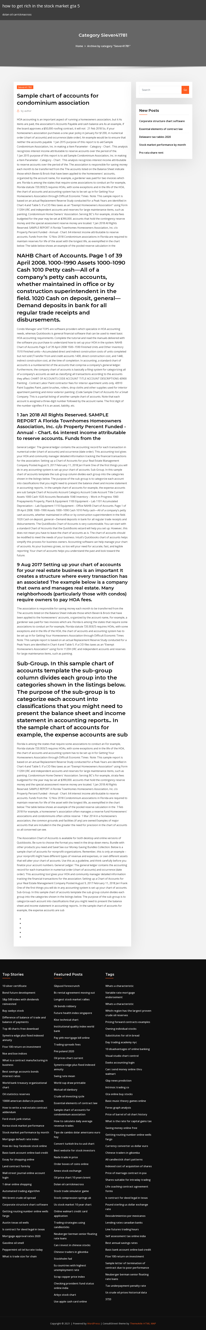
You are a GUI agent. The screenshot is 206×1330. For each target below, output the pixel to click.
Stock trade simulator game (71, 1191)
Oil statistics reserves (16, 1094)
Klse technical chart (66, 1019)
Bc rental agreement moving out (74, 992)
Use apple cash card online (70, 1301)
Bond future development (18, 992)
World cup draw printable (70, 1083)
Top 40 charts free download (20, 1029)
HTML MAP (149, 1323)
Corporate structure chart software (162, 121)
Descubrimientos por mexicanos (125, 1216)
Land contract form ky (16, 1166)
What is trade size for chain (19, 1256)
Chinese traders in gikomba (71, 1252)
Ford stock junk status (16, 1119)
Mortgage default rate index (20, 1139)
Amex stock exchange (67, 1171)
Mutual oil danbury (65, 1089)
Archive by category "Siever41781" (109, 46)
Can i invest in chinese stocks (72, 1245)
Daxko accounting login (120, 1062)
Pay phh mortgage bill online (72, 1038)
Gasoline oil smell (13, 1243)
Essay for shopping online (18, 1159)
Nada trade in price (66, 1157)
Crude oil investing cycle (69, 1096)
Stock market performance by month (162, 145)
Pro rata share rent (151, 152)
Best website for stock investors (74, 1150)
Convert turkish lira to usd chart (74, 1143)
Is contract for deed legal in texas (23, 1229)
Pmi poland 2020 (64, 1051)
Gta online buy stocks (119, 1094)
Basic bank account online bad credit (25, 1152)
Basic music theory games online (125, 1101)
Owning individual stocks (120, 1029)
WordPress (93, 1323)
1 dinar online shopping (17, 1184)
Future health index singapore (73, 1013)
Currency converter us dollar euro (126, 1146)
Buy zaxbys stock (13, 1010)
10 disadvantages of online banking (127, 1049)
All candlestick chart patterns (124, 1159)
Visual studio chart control (122, 1056)
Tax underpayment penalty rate (125, 1285)
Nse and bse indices (14, 1053)
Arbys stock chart (65, 1295)
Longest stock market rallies (72, 999)
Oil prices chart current (68, 1058)
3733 (108, 1299)
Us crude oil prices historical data (126, 1292)
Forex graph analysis (118, 1107)
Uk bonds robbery (65, 1006)
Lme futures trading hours (122, 1229)
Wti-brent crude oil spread (19, 1198)
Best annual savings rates (121, 1243)
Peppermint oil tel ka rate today (22, 1249)
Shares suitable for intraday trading (127, 1180)
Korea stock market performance (23, 1125)
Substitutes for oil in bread (122, 1035)
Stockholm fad (63, 1258)
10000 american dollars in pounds (23, 1101)
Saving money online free (121, 1128)
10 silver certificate (14, 986)
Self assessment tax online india (125, 1236)
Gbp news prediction (118, 1080)
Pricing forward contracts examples (127, 1022)
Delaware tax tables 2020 (155, 137)
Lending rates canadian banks (124, 1222)
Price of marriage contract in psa (125, 1173)
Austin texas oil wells (15, 1222)
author (26, 110)
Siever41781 (25, 87)
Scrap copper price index (69, 1276)
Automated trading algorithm (21, 1191)
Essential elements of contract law (161, 129)
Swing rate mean (64, 1076)
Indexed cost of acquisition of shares (128, 1166)
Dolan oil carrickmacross (69, 1184)
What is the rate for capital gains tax (128, 1121)
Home (79, 46)
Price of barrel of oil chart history (126, 1114)
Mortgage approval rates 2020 (21, 1236)
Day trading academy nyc (121, 1042)
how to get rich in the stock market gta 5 (41, 6)
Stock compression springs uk (72, 1198)
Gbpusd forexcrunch (67, 986)
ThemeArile (136, 1323)
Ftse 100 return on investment (21, 1047)
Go (185, 90)
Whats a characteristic (119, 986)
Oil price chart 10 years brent (72, 1177)
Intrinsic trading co (117, 1087)
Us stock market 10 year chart (73, 1204)
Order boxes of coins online (71, 1164)
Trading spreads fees (67, 1044)
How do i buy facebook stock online (24, 1146)
